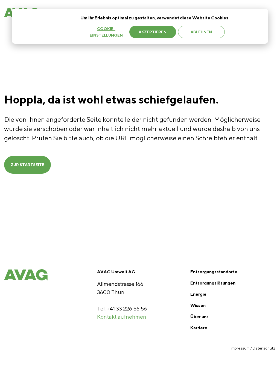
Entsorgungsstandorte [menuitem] (213, 271)
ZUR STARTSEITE (27, 164)
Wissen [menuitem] (198, 305)
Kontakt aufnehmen (121, 316)
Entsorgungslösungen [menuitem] (212, 283)
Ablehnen (201, 32)
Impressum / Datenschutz (253, 348)
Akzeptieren (153, 32)
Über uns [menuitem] (199, 316)
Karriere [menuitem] (198, 327)
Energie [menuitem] (198, 294)
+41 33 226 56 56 (127, 308)
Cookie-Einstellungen (106, 32)
